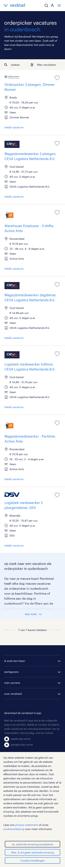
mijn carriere (12, 682)
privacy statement (26, 824)
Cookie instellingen (32, 860)
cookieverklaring (13, 828)
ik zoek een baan (14, 660)
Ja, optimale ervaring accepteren (32, 844)
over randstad (13, 693)
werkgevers (11, 671)
